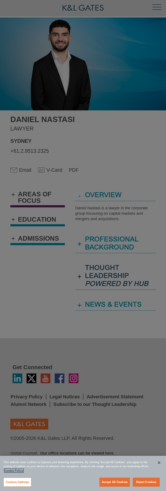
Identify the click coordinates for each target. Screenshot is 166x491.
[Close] (159, 462)
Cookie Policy (14, 470)
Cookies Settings (17, 482)
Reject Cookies (146, 482)
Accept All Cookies (115, 482)
